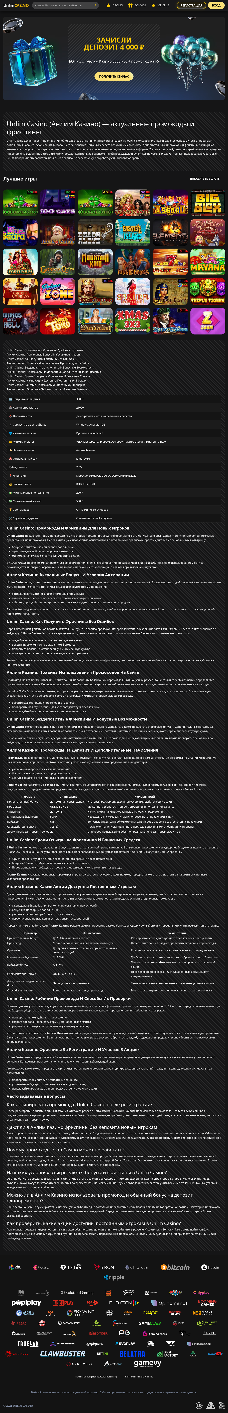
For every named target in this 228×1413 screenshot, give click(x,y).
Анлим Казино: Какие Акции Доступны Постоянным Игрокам (46, 380)
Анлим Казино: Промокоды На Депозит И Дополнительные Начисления (54, 372)
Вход (216, 5)
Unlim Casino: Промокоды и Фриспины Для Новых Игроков (45, 350)
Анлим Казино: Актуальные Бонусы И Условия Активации (44, 354)
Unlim (16, 5)
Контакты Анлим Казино (139, 1376)
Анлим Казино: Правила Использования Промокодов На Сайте (48, 363)
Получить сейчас (114, 76)
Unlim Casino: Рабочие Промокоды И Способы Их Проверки (46, 385)
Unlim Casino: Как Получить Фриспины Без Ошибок (40, 359)
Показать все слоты (205, 179)
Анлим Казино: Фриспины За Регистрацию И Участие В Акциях (47, 389)
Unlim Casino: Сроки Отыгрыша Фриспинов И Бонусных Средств (48, 376)
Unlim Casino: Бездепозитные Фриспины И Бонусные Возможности (50, 367)
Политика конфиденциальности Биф (96, 1376)
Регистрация (191, 5)
